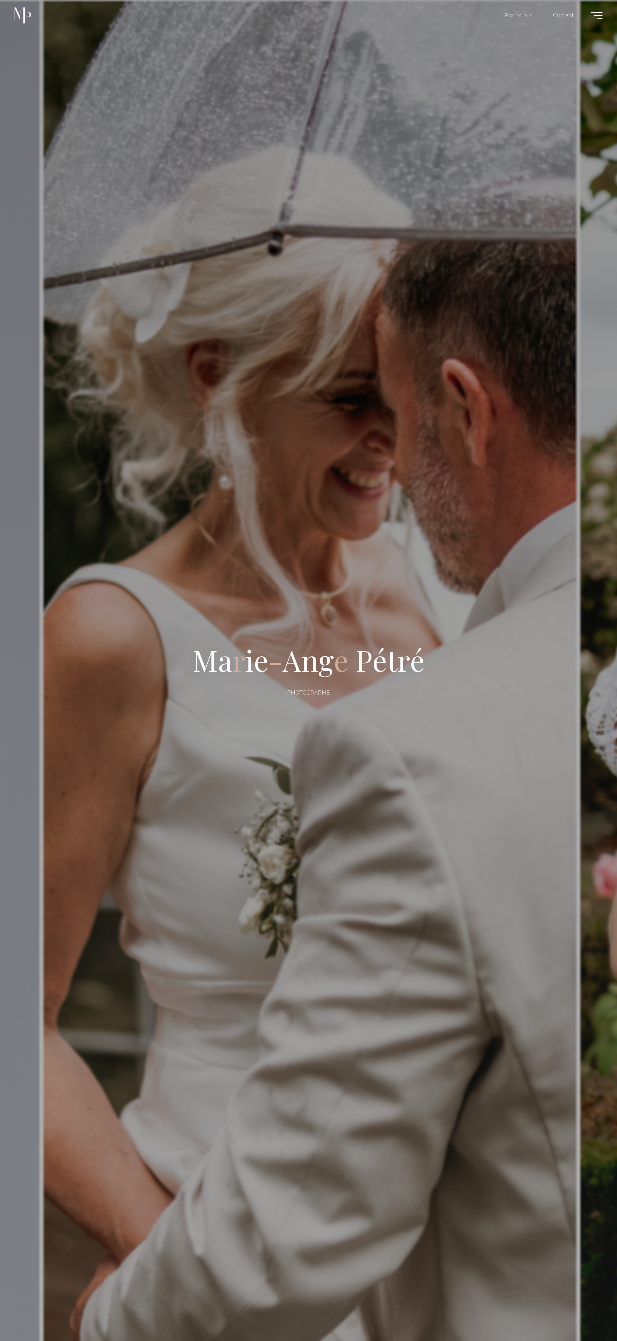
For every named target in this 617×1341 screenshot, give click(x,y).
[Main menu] (597, 15)
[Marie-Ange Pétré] (22, 15)
